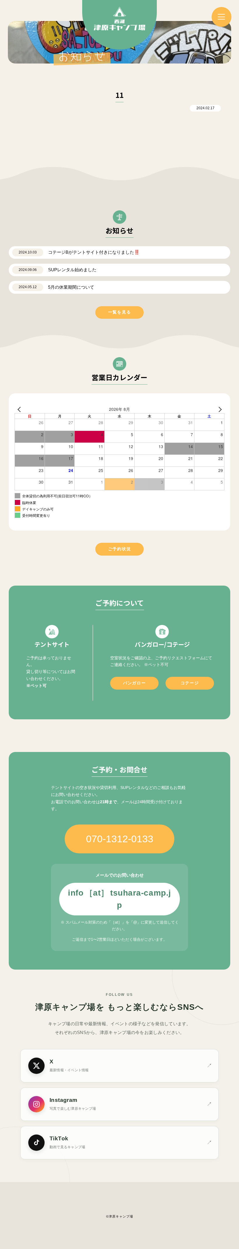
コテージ (190, 683)
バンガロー (134, 683)
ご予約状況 (119, 549)
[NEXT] (218, 409)
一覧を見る (119, 312)
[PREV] (20, 409)
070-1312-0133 (119, 838)
